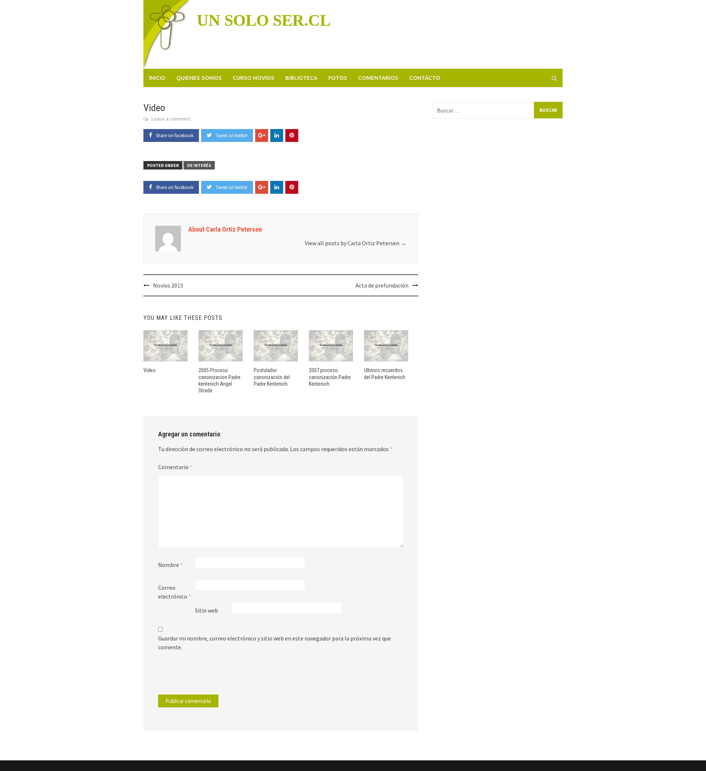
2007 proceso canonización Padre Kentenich (330, 376)
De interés (199, 165)
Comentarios (378, 78)
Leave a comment (170, 118)
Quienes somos (199, 78)
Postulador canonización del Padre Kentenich (272, 376)
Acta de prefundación (382, 285)
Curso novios (253, 78)
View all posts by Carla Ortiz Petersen (355, 243)
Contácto (424, 78)
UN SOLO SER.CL (264, 20)
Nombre (170, 564)
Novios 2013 (168, 285)
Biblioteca (301, 78)
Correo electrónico (174, 592)
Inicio (157, 78)
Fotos (337, 78)
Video (149, 370)
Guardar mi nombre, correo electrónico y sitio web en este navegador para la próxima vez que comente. (274, 643)
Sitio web (206, 610)
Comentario (175, 467)
